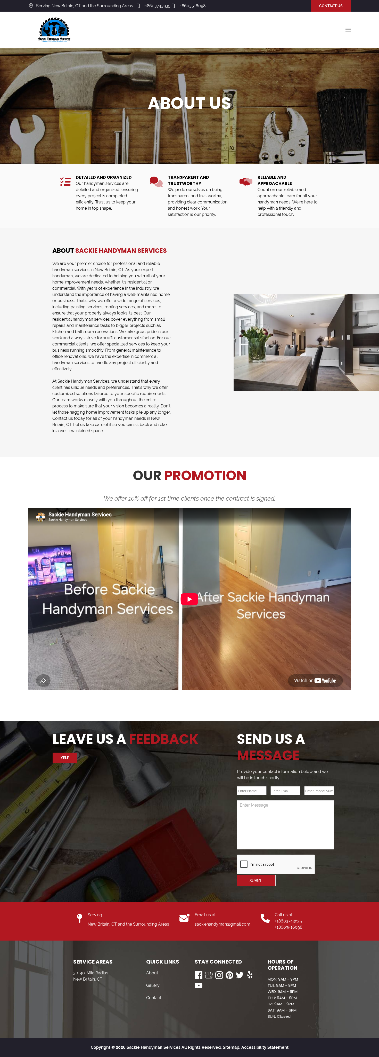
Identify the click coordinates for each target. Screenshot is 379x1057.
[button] (348, 29)
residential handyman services (81, 319)
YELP (65, 758)
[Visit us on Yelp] (250, 975)
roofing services (119, 306)
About (152, 973)
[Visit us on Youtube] (198, 985)
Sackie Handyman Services (83, 381)
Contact (153, 997)
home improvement (71, 282)
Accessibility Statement (265, 1047)
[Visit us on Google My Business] (209, 975)
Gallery (153, 985)
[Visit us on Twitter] (240, 975)
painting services (86, 306)
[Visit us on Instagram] (219, 975)
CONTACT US (331, 6)
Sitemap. (231, 1047)
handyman (62, 275)
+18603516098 (191, 5)
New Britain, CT (109, 269)
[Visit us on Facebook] (198, 975)
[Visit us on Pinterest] (229, 975)
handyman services (70, 269)
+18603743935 (156, 5)
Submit (256, 881)
